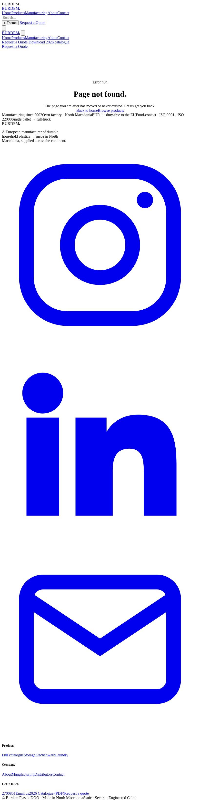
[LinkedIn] (100, 539)
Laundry (61, 755)
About (52, 13)
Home (6, 13)
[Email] (100, 736)
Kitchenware (45, 755)
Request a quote (76, 793)
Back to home (87, 110)
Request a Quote (32, 22)
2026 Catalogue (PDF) (46, 793)
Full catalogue (13, 755)
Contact (63, 13)
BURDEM (11, 8)
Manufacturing (36, 13)
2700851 (9, 793)
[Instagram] (100, 342)
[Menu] (4, 27)
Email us (22, 793)
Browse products (111, 110)
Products (18, 13)
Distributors (43, 774)
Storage (29, 755)
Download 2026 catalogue (49, 42)
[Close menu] (23, 33)
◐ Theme (10, 23)
